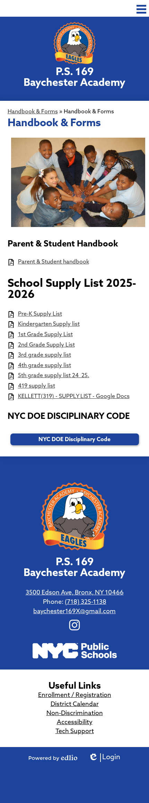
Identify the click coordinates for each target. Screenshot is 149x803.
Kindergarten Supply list (49, 324)
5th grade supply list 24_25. (53, 376)
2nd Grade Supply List (46, 345)
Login (104, 758)
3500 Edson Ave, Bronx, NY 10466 (75, 593)
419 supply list (36, 386)
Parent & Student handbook (53, 262)
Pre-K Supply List (40, 314)
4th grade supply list (44, 365)
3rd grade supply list (44, 355)
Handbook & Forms (33, 112)
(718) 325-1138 (85, 602)
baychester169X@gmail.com (74, 612)
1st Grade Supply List (45, 335)
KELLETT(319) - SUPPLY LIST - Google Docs (74, 396)
